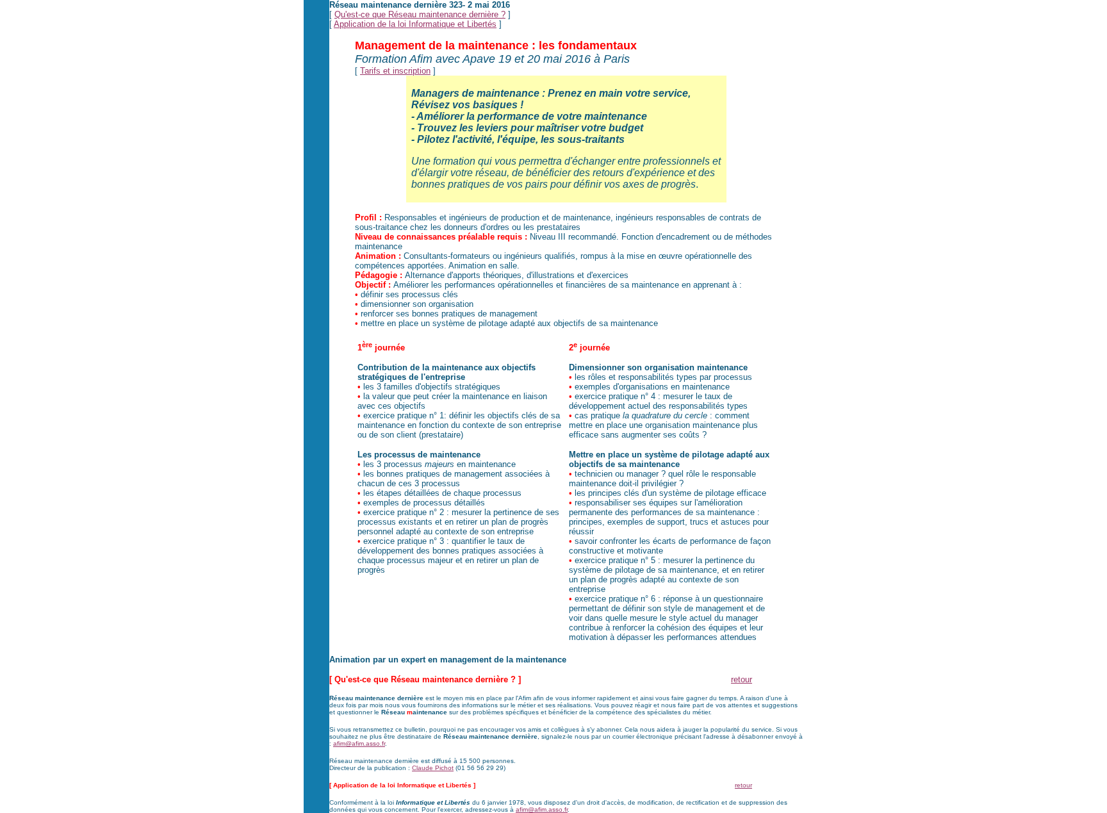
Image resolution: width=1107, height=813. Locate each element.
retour (741, 679)
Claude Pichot (433, 767)
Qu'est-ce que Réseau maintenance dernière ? (419, 14)
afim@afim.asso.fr (359, 743)
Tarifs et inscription (395, 71)
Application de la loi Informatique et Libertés (415, 24)
